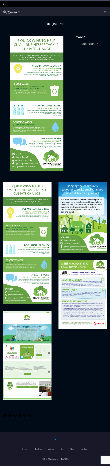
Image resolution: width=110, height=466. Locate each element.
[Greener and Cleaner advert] (83, 184)
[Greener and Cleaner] (28, 323)
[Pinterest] (15, 415)
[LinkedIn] (4, 4)
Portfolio (39, 449)
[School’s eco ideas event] (83, 261)
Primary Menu (104, 12)
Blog (63, 449)
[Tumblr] (20, 415)
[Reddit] (30, 415)
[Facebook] (5, 415)
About (72, 449)
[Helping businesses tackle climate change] (28, 209)
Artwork (51, 449)
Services (26, 449)
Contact (84, 449)
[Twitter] (10, 415)
